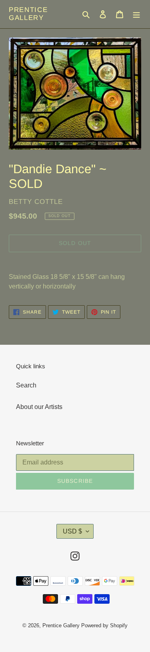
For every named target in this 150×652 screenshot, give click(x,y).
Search (26, 385)
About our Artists (39, 406)
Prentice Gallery (28, 14)
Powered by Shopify (104, 625)
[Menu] (136, 14)
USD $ (72, 531)
